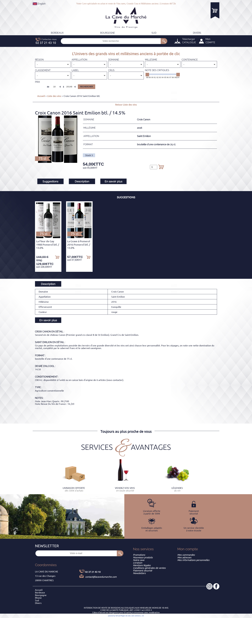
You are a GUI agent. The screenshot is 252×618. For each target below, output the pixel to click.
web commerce (136, 616)
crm (143, 616)
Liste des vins (54, 96)
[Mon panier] (215, 10)
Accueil (41, 96)
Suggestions (50, 181)
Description (82, 181)
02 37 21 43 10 (93, 572)
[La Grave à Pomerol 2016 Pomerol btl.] (79, 237)
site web (128, 616)
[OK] (164, 41)
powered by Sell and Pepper (116, 616)
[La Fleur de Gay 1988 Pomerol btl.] (48, 237)
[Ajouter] (161, 166)
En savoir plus (113, 181)
